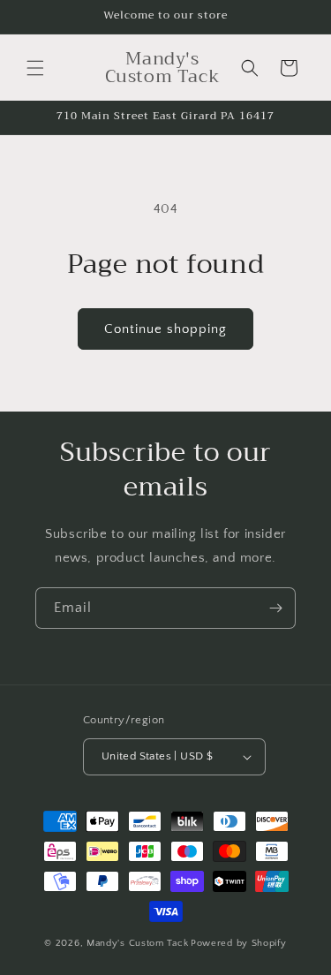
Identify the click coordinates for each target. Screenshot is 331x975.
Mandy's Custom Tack (137, 943)
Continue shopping (165, 328)
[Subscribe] (275, 608)
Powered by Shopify (239, 943)
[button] (35, 68)
